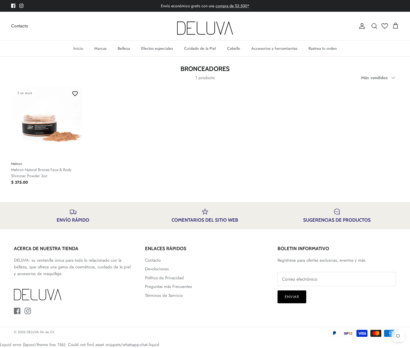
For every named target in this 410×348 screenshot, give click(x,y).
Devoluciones (157, 269)
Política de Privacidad (164, 278)
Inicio (78, 48)
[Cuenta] (360, 26)
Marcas (100, 48)
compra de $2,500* (232, 6)
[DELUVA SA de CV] (205, 26)
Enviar (292, 296)
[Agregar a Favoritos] (75, 93)
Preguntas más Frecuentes (168, 286)
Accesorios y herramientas (274, 48)
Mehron (16, 163)
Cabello (233, 48)
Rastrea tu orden (322, 48)
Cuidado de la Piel (200, 48)
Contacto (19, 26)
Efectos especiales (157, 48)
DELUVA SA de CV (40, 332)
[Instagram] (21, 6)
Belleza (124, 48)
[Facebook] (13, 6)
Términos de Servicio (164, 295)
